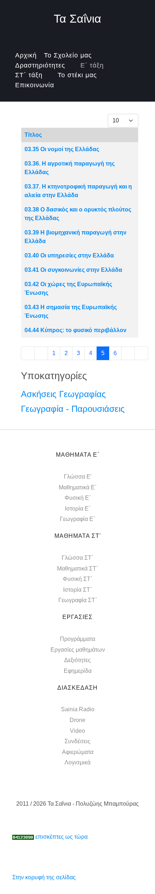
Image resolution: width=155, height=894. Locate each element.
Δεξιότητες (77, 660)
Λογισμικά (77, 762)
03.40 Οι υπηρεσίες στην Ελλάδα (69, 255)
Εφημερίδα (78, 671)
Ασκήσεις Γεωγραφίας (63, 394)
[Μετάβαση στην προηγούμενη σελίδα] (41, 353)
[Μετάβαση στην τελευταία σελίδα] (141, 353)
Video (77, 731)
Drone (77, 720)
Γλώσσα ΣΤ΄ (77, 558)
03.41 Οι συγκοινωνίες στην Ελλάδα (73, 270)
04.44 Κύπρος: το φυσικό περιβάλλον (76, 330)
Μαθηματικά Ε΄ (78, 487)
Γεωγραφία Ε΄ (77, 519)
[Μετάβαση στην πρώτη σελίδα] (28, 353)
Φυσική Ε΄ (78, 498)
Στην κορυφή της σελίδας (44, 877)
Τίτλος (33, 135)
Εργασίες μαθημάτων (77, 650)
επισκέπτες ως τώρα (61, 837)
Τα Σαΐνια (77, 18)
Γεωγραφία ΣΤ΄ (77, 600)
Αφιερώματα (77, 752)
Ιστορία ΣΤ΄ (77, 590)
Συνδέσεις (77, 741)
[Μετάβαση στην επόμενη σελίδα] (128, 353)
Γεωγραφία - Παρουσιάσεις (73, 409)
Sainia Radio (77, 709)
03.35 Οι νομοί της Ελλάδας (62, 149)
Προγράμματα (77, 639)
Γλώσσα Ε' (78, 477)
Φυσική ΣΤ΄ (77, 579)
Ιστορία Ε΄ (77, 509)
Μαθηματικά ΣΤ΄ (77, 568)
